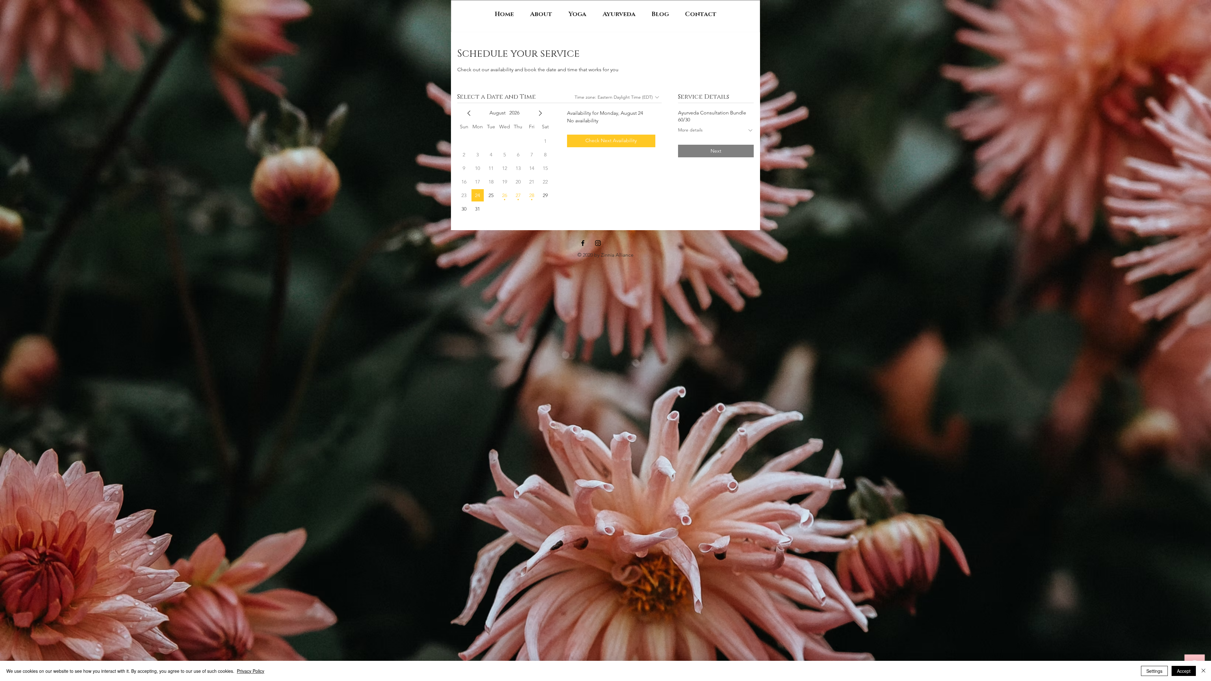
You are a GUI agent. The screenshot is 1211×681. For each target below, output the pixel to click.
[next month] (540, 113)
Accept (1184, 671)
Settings (1154, 671)
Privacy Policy (250, 671)
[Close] (1203, 671)
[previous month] (469, 113)
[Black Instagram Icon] (598, 243)
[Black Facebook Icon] (583, 243)
